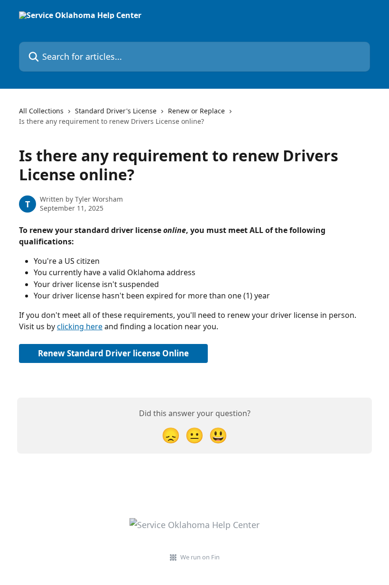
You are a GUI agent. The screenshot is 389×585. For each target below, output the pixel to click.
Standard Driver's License (116, 110)
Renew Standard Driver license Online (113, 353)
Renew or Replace (196, 110)
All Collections (41, 110)
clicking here (79, 326)
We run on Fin (200, 557)
